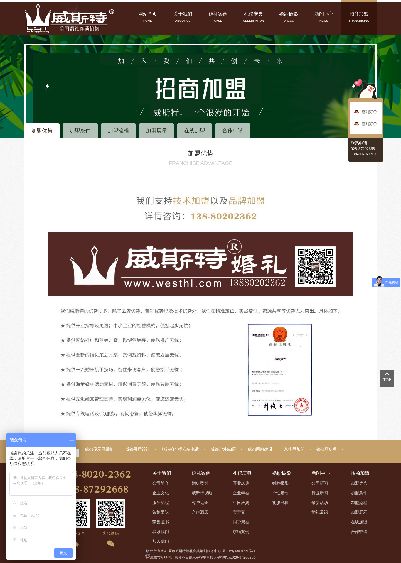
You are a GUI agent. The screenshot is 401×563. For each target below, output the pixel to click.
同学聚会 (241, 522)
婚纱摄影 (280, 483)
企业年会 (241, 493)
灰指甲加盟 (294, 449)
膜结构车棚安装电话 (180, 449)
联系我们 (160, 532)
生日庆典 (241, 503)
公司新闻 (319, 483)
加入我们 (160, 541)
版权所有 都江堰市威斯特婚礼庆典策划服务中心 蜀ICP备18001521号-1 (200, 551)
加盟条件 (80, 130)
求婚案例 (241, 532)
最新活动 (319, 503)
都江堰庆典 (326, 449)
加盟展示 (156, 130)
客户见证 (200, 503)
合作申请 (232, 130)
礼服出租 (280, 503)
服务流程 (160, 503)
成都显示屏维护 (99, 449)
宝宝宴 (239, 512)
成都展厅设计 (137, 449)
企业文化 (160, 493)
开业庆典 (241, 483)
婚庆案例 (200, 483)
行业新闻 (319, 493)
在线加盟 (194, 130)
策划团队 (160, 512)
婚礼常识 (319, 512)
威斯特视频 (202, 493)
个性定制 (280, 493)
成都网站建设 (260, 449)
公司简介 (160, 483)
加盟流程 (118, 130)
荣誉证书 (160, 522)
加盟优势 (42, 130)
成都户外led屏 (223, 449)
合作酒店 (200, 512)
